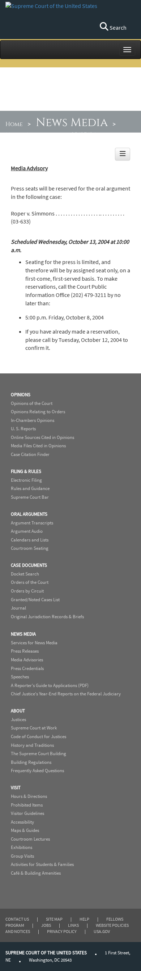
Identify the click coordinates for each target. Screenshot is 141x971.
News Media (72, 122)
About (18, 711)
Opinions (20, 395)
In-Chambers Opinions (32, 420)
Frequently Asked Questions (37, 770)
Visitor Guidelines (27, 813)
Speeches (20, 677)
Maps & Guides (25, 830)
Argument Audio (27, 531)
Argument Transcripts (32, 523)
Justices (18, 719)
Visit (16, 787)
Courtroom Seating (29, 548)
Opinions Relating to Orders (38, 412)
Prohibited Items (27, 805)
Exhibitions (21, 847)
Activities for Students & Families (42, 864)
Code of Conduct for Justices (38, 736)
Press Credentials (27, 668)
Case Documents (29, 565)
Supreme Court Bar (30, 497)
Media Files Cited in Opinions (38, 446)
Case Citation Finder (30, 454)
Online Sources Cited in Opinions (42, 437)
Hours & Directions (29, 796)
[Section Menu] (122, 154)
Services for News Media (34, 643)
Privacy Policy (62, 931)
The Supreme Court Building (38, 753)
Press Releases (25, 651)
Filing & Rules (26, 471)
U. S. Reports (23, 429)
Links (73, 925)
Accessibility (22, 822)
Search (117, 27)
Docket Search (25, 574)
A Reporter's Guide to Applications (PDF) (50, 685)
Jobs (46, 925)
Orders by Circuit (27, 591)
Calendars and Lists (29, 540)
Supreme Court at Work (34, 728)
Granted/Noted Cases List (35, 600)
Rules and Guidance (30, 488)
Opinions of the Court (31, 403)
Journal (18, 608)
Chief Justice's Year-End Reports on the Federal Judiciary (66, 694)
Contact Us (17, 919)
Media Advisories (31, 135)
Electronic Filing (26, 480)
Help (84, 919)
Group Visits (22, 856)
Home (14, 124)
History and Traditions (32, 745)
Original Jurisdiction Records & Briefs (47, 617)
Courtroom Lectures (30, 839)
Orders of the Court (29, 582)
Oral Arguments (29, 514)
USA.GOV (102, 931)
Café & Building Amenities (36, 873)
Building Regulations (31, 762)
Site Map (54, 919)
